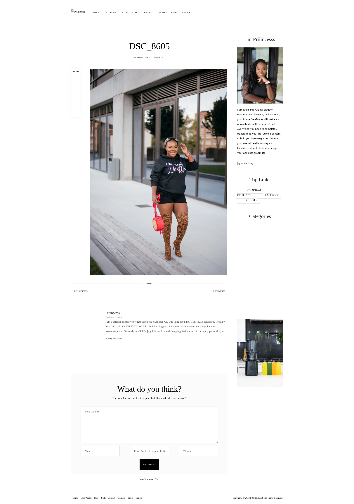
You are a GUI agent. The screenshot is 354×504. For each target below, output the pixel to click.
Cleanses (161, 12)
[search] (196, 12)
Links (174, 12)
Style (135, 12)
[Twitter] (76, 87)
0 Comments (219, 291)
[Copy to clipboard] (76, 112)
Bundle (186, 12)
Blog (125, 12)
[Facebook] (76, 78)
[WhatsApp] (76, 104)
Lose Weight (110, 12)
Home (96, 12)
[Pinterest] (76, 95)
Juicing (147, 12)
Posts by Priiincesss (113, 339)
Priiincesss (142, 57)
